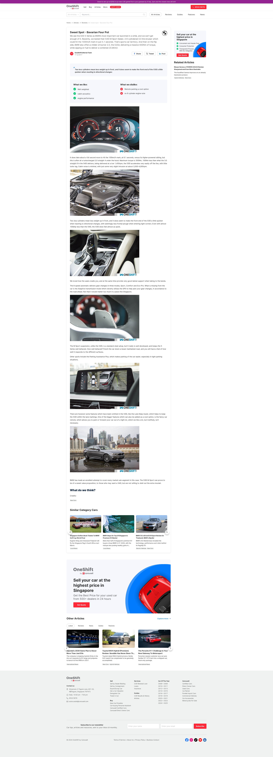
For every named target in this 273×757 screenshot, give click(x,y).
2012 (160, 688)
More (105, 7)
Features (191, 14)
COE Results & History (141, 696)
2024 (160, 703)
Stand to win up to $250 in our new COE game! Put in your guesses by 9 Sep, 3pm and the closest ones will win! (136, 2)
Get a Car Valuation (116, 691)
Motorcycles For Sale (189, 701)
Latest (70, 626)
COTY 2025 (115, 7)
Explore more (163, 618)
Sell (84, 7)
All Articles (72, 14)
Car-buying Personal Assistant (120, 705)
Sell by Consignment (117, 686)
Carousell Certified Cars (118, 708)
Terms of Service (119, 740)
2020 (160, 698)
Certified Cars (187, 684)
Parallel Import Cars (189, 693)
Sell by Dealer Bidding (117, 684)
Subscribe (200, 726)
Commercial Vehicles (189, 696)
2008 (160, 684)
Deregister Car (115, 693)
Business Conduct (153, 740)
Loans (136, 686)
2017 (166, 693)
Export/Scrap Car (116, 688)
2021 (166, 698)
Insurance (137, 688)
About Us (130, 740)
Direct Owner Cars (188, 686)
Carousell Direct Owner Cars (120, 710)
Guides (180, 14)
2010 (160, 686)
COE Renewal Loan (140, 684)
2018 (160, 696)
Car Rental (186, 691)
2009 (166, 684)
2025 (166, 703)
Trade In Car (114, 696)
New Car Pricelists (116, 703)
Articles (97, 7)
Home (69, 23)
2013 (166, 688)
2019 (166, 696)
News (202, 14)
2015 (166, 691)
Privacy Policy (140, 740)
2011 (166, 686)
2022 (160, 701)
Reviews (168, 14)
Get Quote (81, 605)
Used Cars (186, 688)
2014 (160, 691)
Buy (90, 7)
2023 (166, 701)
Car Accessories (188, 698)
